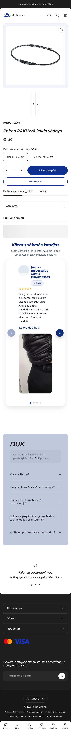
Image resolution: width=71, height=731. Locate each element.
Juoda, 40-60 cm (15, 156)
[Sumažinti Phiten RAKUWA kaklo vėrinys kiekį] (6, 170)
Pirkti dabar (35, 181)
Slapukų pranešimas (54, 716)
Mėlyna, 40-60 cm (43, 156)
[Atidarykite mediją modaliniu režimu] (61, 29)
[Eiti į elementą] (34, 104)
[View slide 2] (35, 585)
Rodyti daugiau (29, 327)
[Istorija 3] (37, 403)
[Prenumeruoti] (61, 676)
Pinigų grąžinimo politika (15, 712)
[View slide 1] (32, 585)
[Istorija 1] (31, 403)
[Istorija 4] (40, 403)
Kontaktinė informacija (34, 716)
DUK (37, 458)
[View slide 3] (39, 585)
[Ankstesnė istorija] (11, 333)
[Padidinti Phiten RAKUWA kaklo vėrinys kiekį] (21, 170)
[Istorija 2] (34, 403)
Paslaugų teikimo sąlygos (56, 712)
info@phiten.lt (55, 577)
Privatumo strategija (35, 712)
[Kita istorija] (60, 333)
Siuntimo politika (16, 716)
